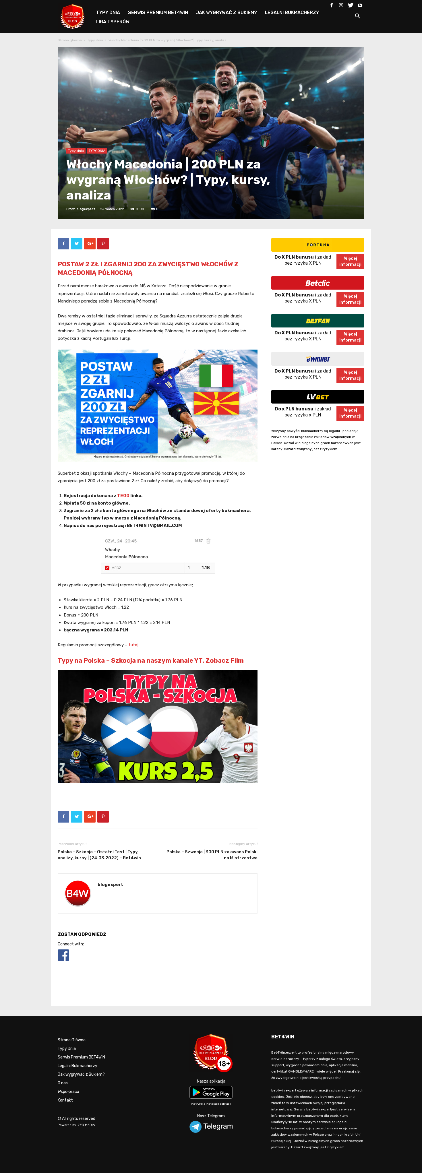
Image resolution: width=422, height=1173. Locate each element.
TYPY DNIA (108, 12)
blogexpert (85, 209)
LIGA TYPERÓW (112, 21)
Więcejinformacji (350, 261)
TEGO (123, 495)
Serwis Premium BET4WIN (81, 1057)
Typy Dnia (67, 1048)
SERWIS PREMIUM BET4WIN (158, 12)
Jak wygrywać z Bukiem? (81, 1074)
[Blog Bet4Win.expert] (75, 15)
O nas (63, 1083)
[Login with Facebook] (63, 961)
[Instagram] (341, 4)
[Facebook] (331, 4)
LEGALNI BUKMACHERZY (292, 12)
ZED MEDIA (86, 1125)
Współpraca (68, 1091)
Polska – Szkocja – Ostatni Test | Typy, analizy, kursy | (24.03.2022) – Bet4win (99, 854)
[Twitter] (350, 4)
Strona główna (70, 40)
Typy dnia (95, 40)
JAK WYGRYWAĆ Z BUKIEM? (226, 12)
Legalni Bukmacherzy (77, 1065)
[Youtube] (360, 4)
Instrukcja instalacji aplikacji (211, 1104)
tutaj (133, 644)
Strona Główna (72, 1040)
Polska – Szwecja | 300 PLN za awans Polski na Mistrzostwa (212, 854)
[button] (357, 17)
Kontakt (65, 1100)
